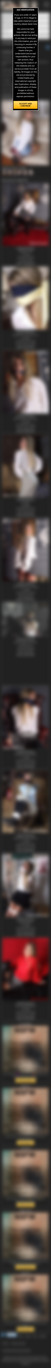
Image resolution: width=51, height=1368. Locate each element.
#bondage (11, 70)
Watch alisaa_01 (25, 1143)
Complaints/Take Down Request (16, 1350)
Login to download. (10, 90)
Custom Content (18, 1343)
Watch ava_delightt (25, 1080)
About (28, 1336)
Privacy (5, 1343)
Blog (21, 1336)
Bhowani (8, 57)
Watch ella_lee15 (25, 1205)
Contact (42, 1336)
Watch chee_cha (25, 1329)
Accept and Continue (25, 105)
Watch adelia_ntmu (25, 1267)
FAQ (35, 1336)
